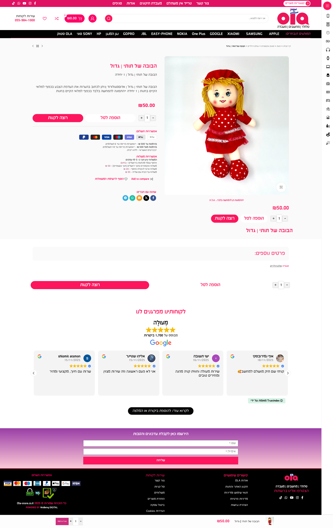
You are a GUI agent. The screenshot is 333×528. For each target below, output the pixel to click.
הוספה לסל (254, 219)
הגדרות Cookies (155, 511)
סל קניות (159, 486)
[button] (288, 373)
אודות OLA (241, 480)
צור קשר (160, 480)
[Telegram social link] (125, 198)
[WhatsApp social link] (18, 3)
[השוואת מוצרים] (57, 18)
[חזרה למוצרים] (37, 46)
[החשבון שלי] (92, 18)
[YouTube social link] (24, 3)
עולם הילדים (253, 46)
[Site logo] (293, 18)
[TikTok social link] (13, 3)
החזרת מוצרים (156, 499)
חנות (279, 46)
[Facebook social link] (35, 3)
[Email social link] (139, 198)
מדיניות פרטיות (239, 499)
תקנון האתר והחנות (236, 486)
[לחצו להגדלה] (281, 187)
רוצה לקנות (225, 219)
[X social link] (146, 198)
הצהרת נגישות (239, 505)
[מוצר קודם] (42, 46)
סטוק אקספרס (267, 46)
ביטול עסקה (157, 505)
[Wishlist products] (45, 18)
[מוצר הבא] (33, 46)
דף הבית (287, 46)
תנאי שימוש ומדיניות (236, 492)
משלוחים (159, 492)
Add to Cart (62, 521)
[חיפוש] (108, 18)
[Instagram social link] (30, 3)
